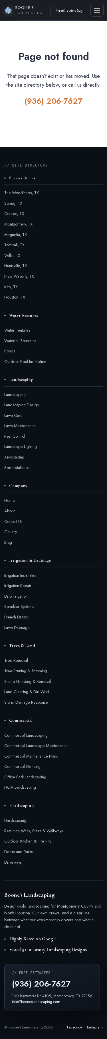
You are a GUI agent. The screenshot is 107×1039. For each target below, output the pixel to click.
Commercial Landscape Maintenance (36, 745)
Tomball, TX (14, 245)
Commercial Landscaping (26, 735)
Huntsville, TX (15, 266)
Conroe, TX (14, 213)
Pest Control (14, 436)
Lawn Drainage (17, 627)
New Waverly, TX (19, 276)
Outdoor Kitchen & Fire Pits (27, 841)
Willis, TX (12, 255)
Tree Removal (16, 660)
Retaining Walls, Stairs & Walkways (33, 831)
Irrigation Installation (20, 575)
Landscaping (15, 394)
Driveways (13, 862)
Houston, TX (14, 297)
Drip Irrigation (16, 596)
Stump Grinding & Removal (27, 681)
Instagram (95, 1027)
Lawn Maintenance (20, 426)
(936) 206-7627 (53, 101)
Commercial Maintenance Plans (31, 756)
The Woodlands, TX (21, 193)
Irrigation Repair (17, 586)
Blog (8, 542)
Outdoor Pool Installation (25, 361)
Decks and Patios (19, 852)
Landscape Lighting (20, 446)
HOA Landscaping (20, 787)
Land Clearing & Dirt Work (27, 692)
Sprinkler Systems (19, 606)
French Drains (16, 617)
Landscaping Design (21, 405)
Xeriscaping (14, 457)
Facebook (74, 1027)
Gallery (10, 532)
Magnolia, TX (15, 235)
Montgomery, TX (18, 224)
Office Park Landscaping (25, 777)
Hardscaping (15, 820)
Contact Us (13, 521)
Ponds (9, 351)
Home (9, 500)
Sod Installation (17, 467)
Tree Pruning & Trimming (25, 671)
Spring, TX (13, 203)
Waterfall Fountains (20, 341)
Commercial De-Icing (22, 766)
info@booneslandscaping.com (36, 1001)
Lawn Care (13, 415)
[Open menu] (97, 10)
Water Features (17, 330)
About (9, 511)
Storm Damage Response (26, 702)
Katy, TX (11, 287)
